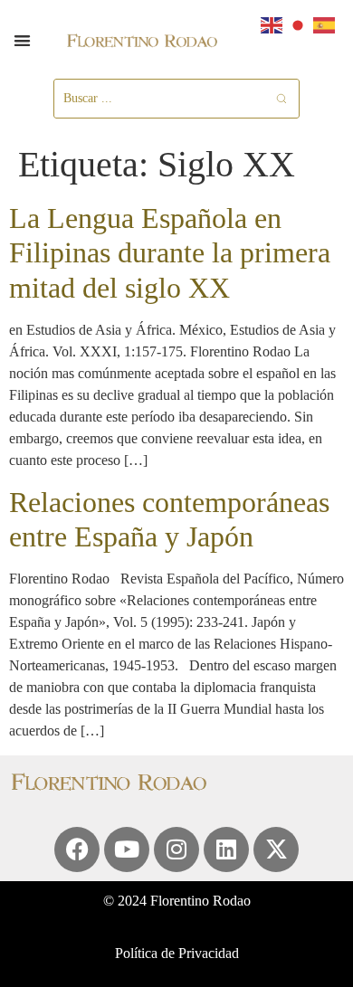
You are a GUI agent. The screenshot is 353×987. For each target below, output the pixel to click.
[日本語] (298, 24)
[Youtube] (126, 849)
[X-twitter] (276, 849)
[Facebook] (77, 849)
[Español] (325, 24)
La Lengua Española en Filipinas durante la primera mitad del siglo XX (169, 253)
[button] (22, 40)
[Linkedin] (226, 849)
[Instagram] (176, 849)
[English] (272, 24)
